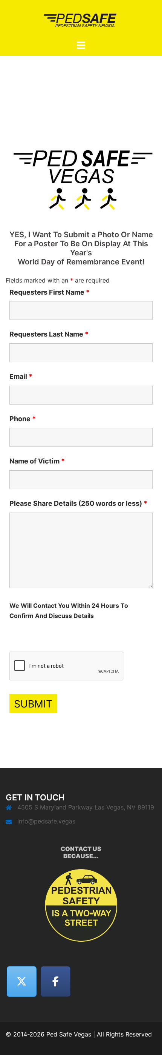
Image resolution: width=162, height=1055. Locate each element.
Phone (22, 419)
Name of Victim (37, 461)
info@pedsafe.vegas (46, 821)
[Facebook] (56, 981)
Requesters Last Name (49, 334)
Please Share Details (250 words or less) (78, 503)
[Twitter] (22, 981)
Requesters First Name (49, 292)
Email (20, 376)
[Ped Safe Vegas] (81, 19)
